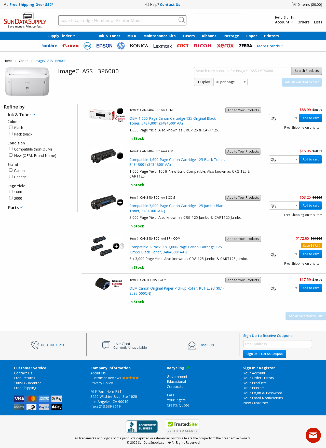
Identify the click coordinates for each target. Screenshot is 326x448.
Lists (318, 22)
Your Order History (258, 377)
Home (8, 61)
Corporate (175, 386)
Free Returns (24, 377)
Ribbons (209, 35)
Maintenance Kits (159, 35)
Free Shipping (25, 387)
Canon (23, 61)
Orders (303, 22)
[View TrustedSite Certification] (182, 426)
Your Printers (254, 387)
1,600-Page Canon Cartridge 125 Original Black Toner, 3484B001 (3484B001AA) (172, 121)
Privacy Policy (101, 383)
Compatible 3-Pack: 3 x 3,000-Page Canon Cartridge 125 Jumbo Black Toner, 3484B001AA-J (175, 249)
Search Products (307, 71)
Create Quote (178, 405)
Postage (231, 35)
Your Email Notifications (263, 398)
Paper (251, 35)
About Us (98, 373)
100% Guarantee (28, 383)
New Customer (255, 402)
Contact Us (170, 4)
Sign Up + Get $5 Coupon (265, 354)
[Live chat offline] (313, 435)
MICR (131, 35)
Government (177, 376)
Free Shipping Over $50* (31, 4)
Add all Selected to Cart (302, 82)
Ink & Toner (109, 35)
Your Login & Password (262, 392)
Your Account (254, 373)
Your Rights (176, 400)
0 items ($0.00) (310, 4)
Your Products (255, 383)
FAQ (170, 394)
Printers (271, 35)
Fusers (189, 35)
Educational (176, 381)
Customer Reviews (106, 377)
